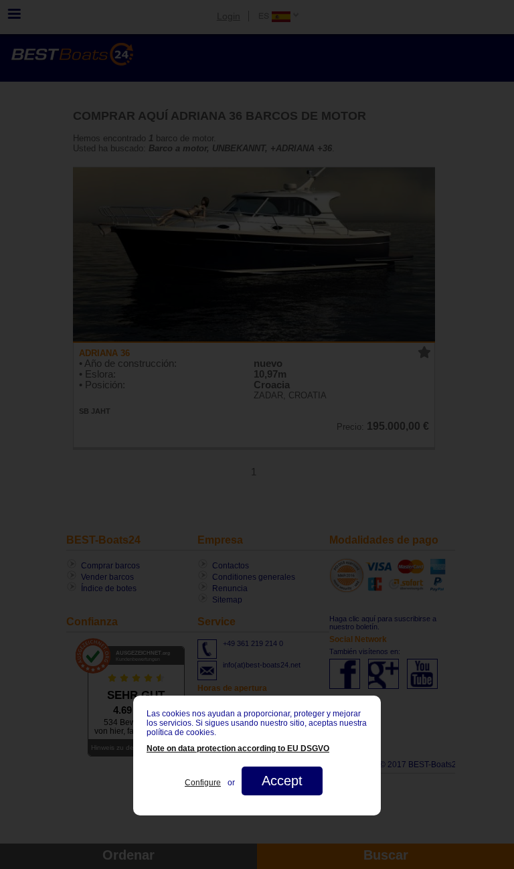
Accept (282, 780)
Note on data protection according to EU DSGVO (238, 748)
